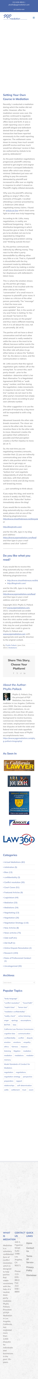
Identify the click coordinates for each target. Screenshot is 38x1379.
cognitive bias (9, 1033)
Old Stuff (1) (9, 943)
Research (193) (11, 953)
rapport (19, 1081)
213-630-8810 (18, 2)
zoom (31, 1090)
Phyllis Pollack (10, 645)
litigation (17, 1051)
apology (14, 1020)
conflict (21, 1038)
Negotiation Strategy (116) (16, 923)
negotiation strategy (12, 1077)
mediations (19, 1055)
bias (14, 1025)
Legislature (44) (11, 897)
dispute (30, 1038)
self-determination (24, 1085)
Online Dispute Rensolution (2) (18, 948)
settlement (15, 1090)
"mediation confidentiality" (14, 1012)
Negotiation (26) (11, 917)
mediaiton (27, 1051)
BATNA (7, 1025)
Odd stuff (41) (10, 938)
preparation (8, 1081)
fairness (15, 1047)
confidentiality (9, 1038)
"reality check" (10, 1016)
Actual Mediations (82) (14, 862)
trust (24, 1090)
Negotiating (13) (11, 912)
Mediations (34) (11, 907)
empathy (27, 1042)
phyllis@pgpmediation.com (19, 5)
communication (24, 1033)
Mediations (13, 648)
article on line (12, 210)
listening (7, 1051)
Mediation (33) (10, 902)
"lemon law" (23, 1007)
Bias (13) (8, 872)
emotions (17, 1042)
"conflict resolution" (12, 1003)
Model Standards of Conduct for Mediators (17, 1066)
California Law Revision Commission (18, 1029)
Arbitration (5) (10, 867)
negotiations (21, 1072)
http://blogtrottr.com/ (12, 527)
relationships (9, 1085)
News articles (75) (12, 933)
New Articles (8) (11, 928)
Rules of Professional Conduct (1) (17, 959)
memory (7, 1060)
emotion (7, 1042)
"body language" (10, 998)
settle (6, 1090)
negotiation (8, 1072)
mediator (29, 1055)
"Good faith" (28, 1003)
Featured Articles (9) (13, 892)
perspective (27, 1077)
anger (6, 1020)
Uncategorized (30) (13, 966)
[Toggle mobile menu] (34, 18)
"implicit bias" (9, 1007)
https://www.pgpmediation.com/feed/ (19, 537)
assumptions (26, 1020)
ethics (6, 1047)
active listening (24, 1016)
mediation (8, 1055)
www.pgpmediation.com (18, 608)
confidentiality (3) (12, 877)
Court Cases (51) (11, 887)
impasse (24, 1047)
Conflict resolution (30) (14, 882)
